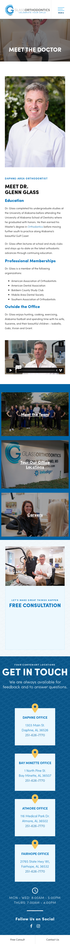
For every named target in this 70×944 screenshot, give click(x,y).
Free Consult (17, 939)
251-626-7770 (35, 734)
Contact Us (52, 939)
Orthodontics (35, 226)
